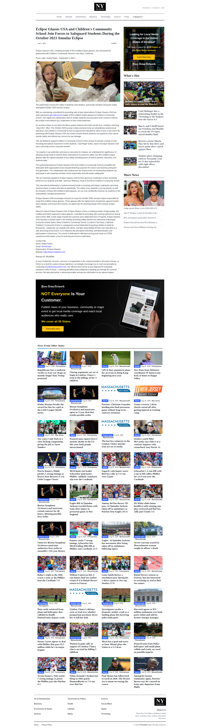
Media (70, 714)
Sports (103, 709)
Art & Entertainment (42, 699)
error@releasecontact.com (55, 267)
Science (117, 17)
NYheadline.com (145, 725)
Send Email (46, 246)
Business (93, 17)
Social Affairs (106, 704)
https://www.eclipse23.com (54, 252)
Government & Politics (77, 699)
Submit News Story (144, 57)
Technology (105, 17)
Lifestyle (71, 709)
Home (60, 17)
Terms (36, 725)
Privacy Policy (47, 725)
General (68, 17)
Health (70, 704)
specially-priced (55, 115)
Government (81, 17)
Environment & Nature (43, 709)
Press (126, 17)
